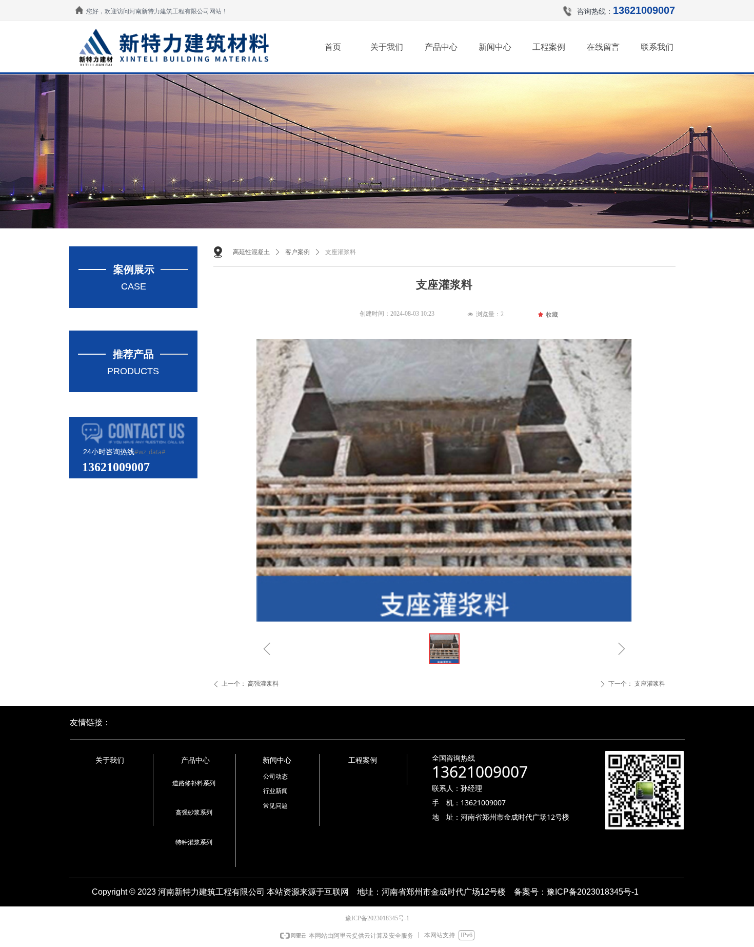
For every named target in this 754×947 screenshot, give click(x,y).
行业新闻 (275, 791)
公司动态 (275, 776)
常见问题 (275, 805)
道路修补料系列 (193, 783)
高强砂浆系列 (193, 812)
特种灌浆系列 (193, 842)
